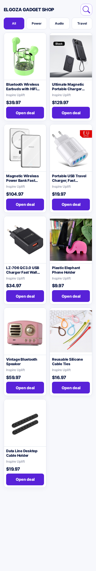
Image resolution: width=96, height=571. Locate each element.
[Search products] (86, 9)
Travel (82, 23)
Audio (59, 23)
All (14, 23)
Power (37, 23)
